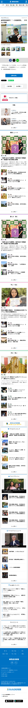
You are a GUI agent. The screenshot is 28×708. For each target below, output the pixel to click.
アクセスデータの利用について (8, 672)
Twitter (15, 662)
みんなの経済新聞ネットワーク (14, 690)
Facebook (12, 662)
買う (17, 5)
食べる (7, 5)
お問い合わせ (4, 674)
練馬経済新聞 (14, 2)
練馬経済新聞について (6, 668)
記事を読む (14, 75)
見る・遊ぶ (12, 5)
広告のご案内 (4, 676)
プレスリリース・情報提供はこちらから (10, 670)
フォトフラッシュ (5, 17)
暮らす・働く (21, 5)
